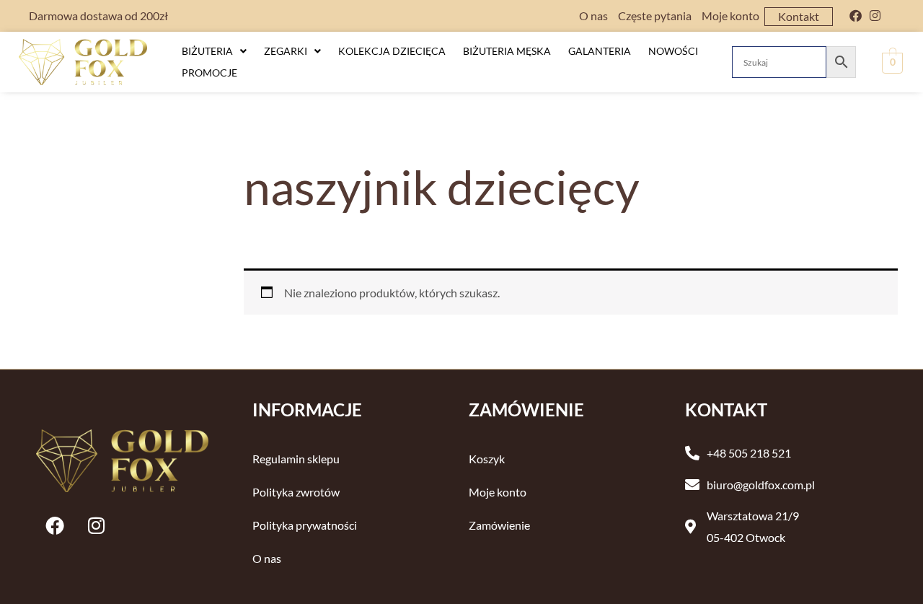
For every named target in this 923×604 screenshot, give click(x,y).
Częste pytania (655, 15)
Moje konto (730, 15)
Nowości (673, 51)
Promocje (209, 72)
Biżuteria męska (507, 51)
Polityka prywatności (304, 525)
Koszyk (487, 458)
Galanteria (599, 51)
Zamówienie (499, 525)
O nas (593, 15)
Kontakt (798, 16)
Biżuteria (207, 51)
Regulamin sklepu (296, 458)
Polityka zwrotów (296, 492)
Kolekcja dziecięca (392, 51)
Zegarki (285, 51)
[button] (214, 51)
